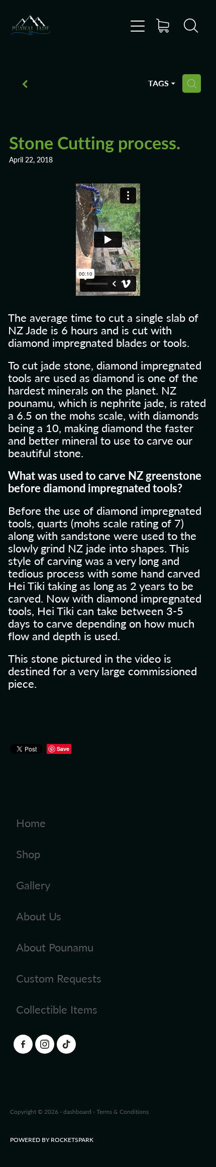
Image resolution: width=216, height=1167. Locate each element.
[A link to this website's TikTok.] (66, 1044)
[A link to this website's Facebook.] (23, 1044)
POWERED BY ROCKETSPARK (51, 1139)
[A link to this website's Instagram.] (44, 1044)
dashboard (77, 1111)
